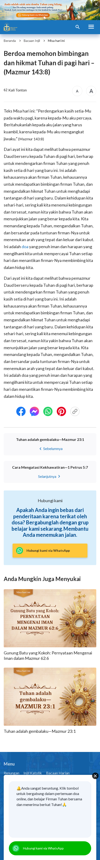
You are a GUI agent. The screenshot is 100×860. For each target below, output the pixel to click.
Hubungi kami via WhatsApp (43, 848)
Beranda (10, 41)
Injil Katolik (32, 773)
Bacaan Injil (32, 41)
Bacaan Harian (58, 773)
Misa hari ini (56, 41)
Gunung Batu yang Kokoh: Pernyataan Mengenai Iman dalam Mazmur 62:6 (48, 655)
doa (25, 246)
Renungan (11, 773)
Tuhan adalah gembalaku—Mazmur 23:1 (40, 731)
